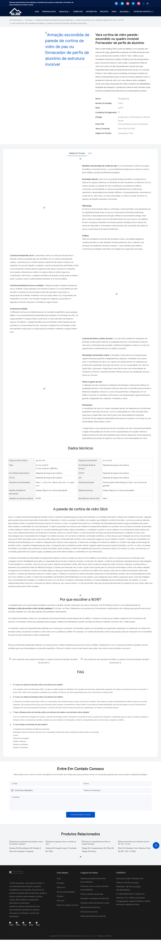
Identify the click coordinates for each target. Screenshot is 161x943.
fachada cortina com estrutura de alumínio (54, 255)
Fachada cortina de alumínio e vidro (94, 903)
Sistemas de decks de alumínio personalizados (55, 20)
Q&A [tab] (90, 153)
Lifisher (108, 936)
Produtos (29, 20)
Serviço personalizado (66, 892)
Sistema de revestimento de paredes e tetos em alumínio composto (25, 849)
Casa (59, 878)
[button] (152, 12)
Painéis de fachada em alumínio (93, 916)
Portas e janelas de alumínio (91, 894)
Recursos (60, 901)
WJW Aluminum (16, 20)
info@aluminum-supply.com (133, 894)
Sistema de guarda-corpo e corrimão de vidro (61, 849)
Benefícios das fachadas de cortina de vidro (99, 166)
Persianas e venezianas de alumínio (94, 898)
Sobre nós (61, 887)
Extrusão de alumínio (89, 912)
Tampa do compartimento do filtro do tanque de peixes (98, 849)
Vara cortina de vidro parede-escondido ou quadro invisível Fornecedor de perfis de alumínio (49, 23)
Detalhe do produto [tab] (77, 153)
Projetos (60, 896)
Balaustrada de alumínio (90, 907)
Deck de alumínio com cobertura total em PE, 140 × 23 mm (100, 20)
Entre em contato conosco (67, 905)
